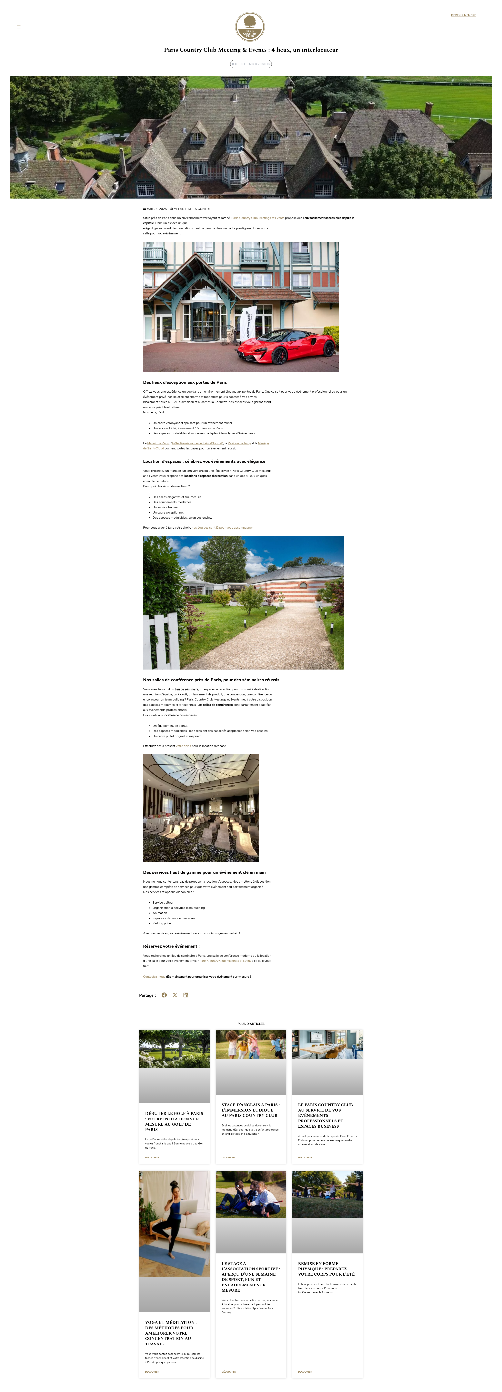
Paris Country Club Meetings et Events (257, 218)
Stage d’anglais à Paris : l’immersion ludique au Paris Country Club (251, 1110)
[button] (18, 27)
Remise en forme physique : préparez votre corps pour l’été (326, 1269)
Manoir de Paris (158, 443)
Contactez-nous (154, 977)
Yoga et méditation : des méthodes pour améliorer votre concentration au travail (171, 1333)
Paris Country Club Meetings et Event (225, 961)
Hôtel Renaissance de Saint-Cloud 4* (197, 443)
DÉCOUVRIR (152, 1157)
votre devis (183, 746)
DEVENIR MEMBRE (463, 15)
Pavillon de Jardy (239, 443)
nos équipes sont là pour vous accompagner (222, 527)
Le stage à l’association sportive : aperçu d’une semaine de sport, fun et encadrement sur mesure (251, 1277)
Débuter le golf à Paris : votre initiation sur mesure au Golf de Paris (174, 1122)
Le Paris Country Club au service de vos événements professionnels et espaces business (325, 1116)
